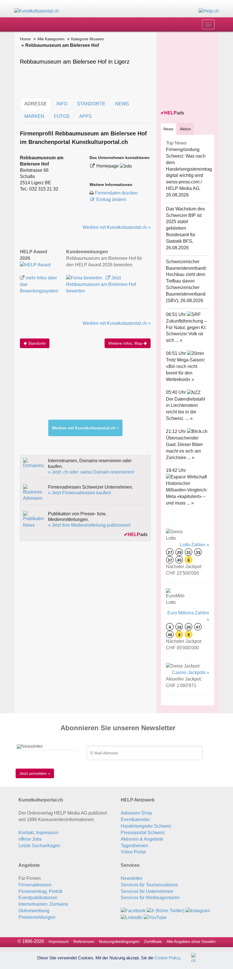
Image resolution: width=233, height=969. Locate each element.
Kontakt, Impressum (38, 832)
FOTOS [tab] (62, 116)
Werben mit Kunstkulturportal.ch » (117, 227)
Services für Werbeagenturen (150, 897)
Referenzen (83, 941)
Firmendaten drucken (116, 193)
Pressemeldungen (36, 917)
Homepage (108, 166)
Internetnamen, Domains (43, 904)
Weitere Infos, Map (125, 343)
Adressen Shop (136, 813)
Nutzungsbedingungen (119, 941)
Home (25, 39)
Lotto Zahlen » (194, 544)
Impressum (59, 941)
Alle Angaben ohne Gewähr (191, 941)
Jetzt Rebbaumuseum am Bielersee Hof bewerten (101, 284)
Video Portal (133, 851)
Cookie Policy (167, 957)
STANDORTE (91, 103)
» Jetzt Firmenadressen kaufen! (79, 492)
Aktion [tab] (185, 129)
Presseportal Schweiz (143, 832)
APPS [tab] (85, 116)
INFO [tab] (62, 103)
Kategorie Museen (87, 39)
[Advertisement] (123, 386)
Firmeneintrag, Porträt (40, 891)
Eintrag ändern (111, 199)
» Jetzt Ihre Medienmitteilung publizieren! (89, 525)
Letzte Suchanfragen (39, 845)
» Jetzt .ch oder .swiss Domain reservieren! (91, 472)
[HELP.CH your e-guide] (209, 11)
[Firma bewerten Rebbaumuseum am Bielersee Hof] (84, 277)
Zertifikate (153, 941)
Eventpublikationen (37, 897)
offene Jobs (30, 839)
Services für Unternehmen (147, 891)
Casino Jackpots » (190, 672)
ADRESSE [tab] (35, 103)
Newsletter (131, 878)
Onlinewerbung (33, 910)
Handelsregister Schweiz (146, 826)
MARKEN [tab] (34, 116)
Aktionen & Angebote (142, 839)
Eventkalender (135, 819)
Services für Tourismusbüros (149, 884)
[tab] (168, 129)
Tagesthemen (134, 845)
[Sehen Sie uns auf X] (165, 910)
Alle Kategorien (51, 39)
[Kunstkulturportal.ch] (36, 11)
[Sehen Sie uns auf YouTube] (155, 917)
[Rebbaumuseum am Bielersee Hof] (35, 264)
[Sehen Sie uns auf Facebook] (133, 910)
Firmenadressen (34, 884)
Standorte (36, 343)
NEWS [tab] (122, 103)
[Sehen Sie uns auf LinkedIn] (132, 917)
